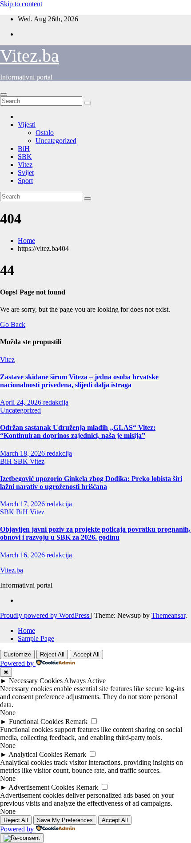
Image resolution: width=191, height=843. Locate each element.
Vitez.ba (29, 56)
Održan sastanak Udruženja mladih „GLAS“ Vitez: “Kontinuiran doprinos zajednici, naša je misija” (77, 431)
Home (26, 240)
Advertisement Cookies (41, 787)
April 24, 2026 (21, 402)
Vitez (25, 164)
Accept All (86, 654)
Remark (76, 721)
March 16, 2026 (23, 555)
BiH (24, 148)
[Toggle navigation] (3, 94)
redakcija (55, 402)
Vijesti (27, 124)
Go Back (12, 324)
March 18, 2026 (23, 453)
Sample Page (36, 638)
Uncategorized (56, 140)
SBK (25, 156)
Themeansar (168, 615)
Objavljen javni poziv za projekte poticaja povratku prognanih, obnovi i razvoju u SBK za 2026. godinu (95, 533)
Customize (17, 654)
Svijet (26, 172)
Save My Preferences (65, 820)
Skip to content (21, 4)
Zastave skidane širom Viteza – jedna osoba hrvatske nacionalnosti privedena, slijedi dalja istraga (79, 381)
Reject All (52, 654)
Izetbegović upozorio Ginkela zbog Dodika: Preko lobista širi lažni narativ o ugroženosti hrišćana (91, 482)
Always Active (85, 680)
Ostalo (45, 132)
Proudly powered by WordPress (45, 615)
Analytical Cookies (35, 754)
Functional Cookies (36, 721)
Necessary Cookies (36, 680)
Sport (25, 180)
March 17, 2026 (23, 504)
